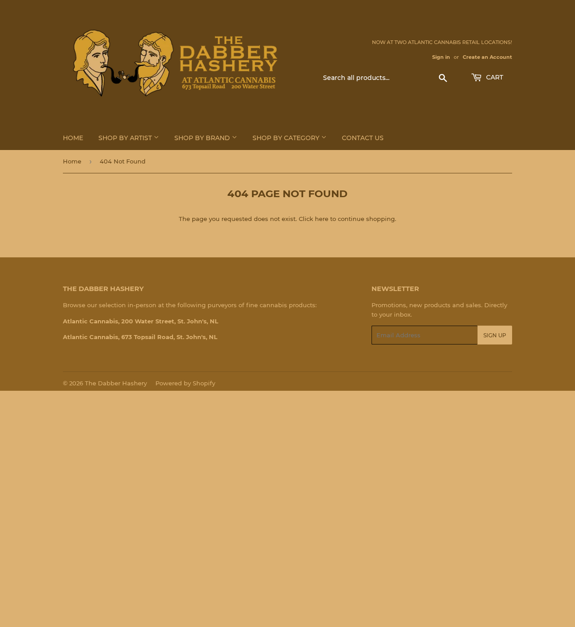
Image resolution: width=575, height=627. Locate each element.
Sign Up (494, 335)
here (321, 218)
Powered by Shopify (185, 383)
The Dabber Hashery (116, 383)
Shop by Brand (203, 138)
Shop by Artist (126, 138)
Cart (493, 77)
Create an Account (487, 57)
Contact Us (363, 138)
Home (73, 138)
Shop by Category (286, 138)
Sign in (441, 57)
